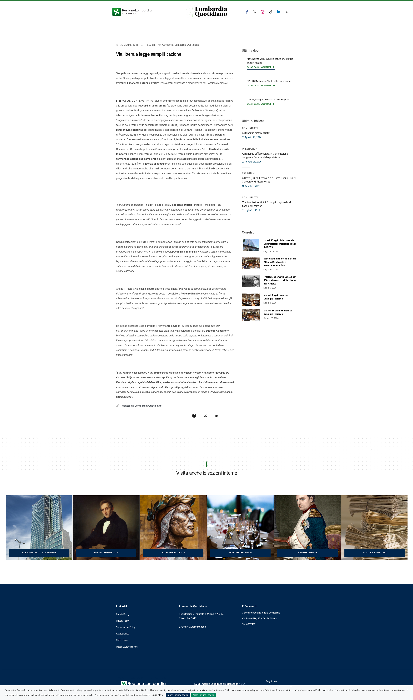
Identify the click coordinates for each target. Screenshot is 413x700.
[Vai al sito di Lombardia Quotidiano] (206, 12)
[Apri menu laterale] (295, 12)
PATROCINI (248, 173)
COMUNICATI (250, 128)
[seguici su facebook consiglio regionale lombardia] (247, 11)
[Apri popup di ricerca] (287, 12)
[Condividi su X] (205, 415)
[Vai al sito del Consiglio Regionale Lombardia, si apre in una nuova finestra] (143, 12)
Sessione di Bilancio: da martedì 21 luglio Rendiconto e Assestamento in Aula (279, 262)
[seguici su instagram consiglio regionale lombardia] (262, 11)
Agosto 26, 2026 (253, 137)
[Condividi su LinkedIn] (216, 415)
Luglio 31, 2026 (252, 210)
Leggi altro (157, 695)
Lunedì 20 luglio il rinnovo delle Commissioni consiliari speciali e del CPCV (279, 244)
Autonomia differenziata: (256, 133)
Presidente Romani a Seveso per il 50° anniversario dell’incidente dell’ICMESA (279, 280)
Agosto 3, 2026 (252, 186)
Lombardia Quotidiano (187, 44)
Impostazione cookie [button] (127, 646)
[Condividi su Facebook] (194, 415)
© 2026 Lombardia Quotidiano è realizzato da (215, 684)
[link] (261, 67)
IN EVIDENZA (249, 148)
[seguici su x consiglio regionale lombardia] (254, 11)
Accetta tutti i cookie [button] (203, 695)
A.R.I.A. (242, 684)
